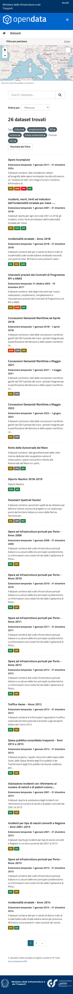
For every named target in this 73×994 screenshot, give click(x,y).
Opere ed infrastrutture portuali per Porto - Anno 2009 (35, 533)
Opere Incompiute (19, 159)
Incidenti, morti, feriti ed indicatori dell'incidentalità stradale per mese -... (31, 201)
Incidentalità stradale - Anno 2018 (29, 239)
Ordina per (13, 107)
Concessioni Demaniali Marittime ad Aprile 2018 (34, 320)
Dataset (15, 33)
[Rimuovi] (23, 129)
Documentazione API (17, 961)
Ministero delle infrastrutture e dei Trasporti (22, 6)
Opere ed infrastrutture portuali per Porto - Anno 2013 (35, 861)
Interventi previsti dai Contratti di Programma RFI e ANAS (36, 277)
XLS (29, 188)
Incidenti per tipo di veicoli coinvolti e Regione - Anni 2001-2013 (36, 825)
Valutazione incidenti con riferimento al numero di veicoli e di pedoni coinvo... (32, 785)
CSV (10, 188)
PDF (24, 188)
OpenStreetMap (16, 83)
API (53, 957)
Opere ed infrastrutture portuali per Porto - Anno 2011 (35, 620)
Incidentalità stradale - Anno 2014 (29, 902)
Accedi (65, 2)
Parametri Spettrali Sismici (24, 500)
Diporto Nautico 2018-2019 (25, 479)
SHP (17, 350)
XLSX (17, 228)
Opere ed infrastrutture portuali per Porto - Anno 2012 (35, 663)
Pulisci (67, 41)
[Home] (4, 33)
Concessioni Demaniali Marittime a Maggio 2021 (34, 363)
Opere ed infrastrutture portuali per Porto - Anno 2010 (35, 577)
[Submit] (60, 95)
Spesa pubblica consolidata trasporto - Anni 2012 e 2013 (35, 742)
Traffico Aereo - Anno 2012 (25, 704)
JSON (17, 188)
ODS (17, 468)
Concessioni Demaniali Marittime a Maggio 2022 (34, 406)
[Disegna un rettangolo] (68, 50)
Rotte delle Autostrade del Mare (28, 447)
